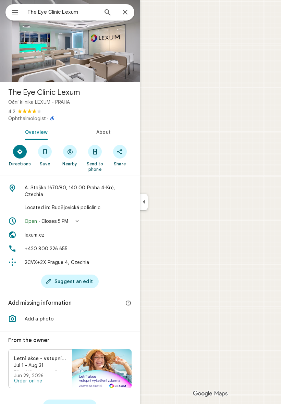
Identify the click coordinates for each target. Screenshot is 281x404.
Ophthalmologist (27, 118)
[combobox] (62, 12)
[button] (70, 221)
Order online (28, 381)
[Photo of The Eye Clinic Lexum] (70, 41)
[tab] (35, 131)
